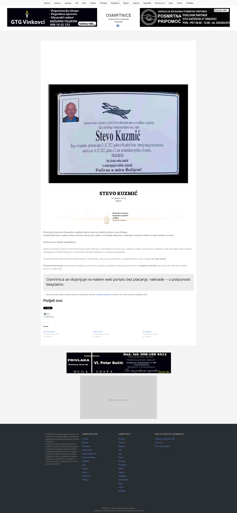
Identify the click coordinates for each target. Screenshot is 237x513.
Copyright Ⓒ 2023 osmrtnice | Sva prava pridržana (114, 510)
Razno (179, 3)
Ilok (76, 3)
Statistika (189, 3)
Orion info (159, 442)
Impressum (86, 446)
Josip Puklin (97, 331)
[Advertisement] (118, 61)
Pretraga (103, 3)
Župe (171, 3)
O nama (85, 439)
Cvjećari (136, 3)
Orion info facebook (162, 446)
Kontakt (85, 442)
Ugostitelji (147, 3)
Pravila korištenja (88, 457)
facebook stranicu (103, 294)
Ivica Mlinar (147, 331)
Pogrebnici (115, 3)
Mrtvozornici (160, 3)
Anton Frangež (49, 331)
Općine (93, 3)
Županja (68, 3)
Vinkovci (47, 3)
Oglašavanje (87, 450)
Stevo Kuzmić (118, 193)
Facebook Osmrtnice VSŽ (165, 439)
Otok (84, 3)
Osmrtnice (118, 15)
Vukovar (57, 3)
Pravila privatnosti (89, 453)
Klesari (126, 3)
